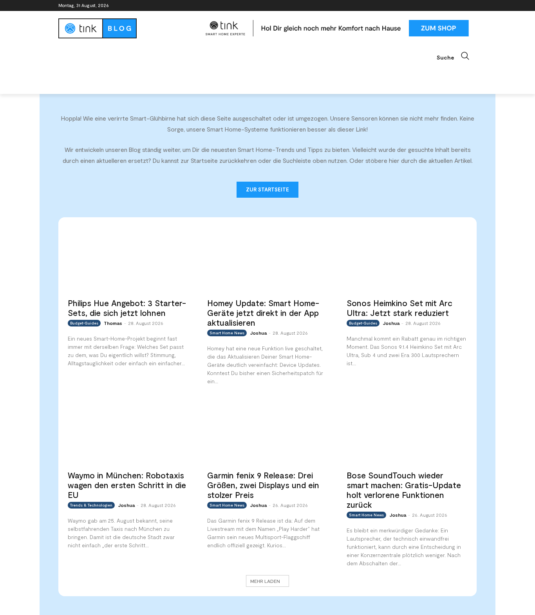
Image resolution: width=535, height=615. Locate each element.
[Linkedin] (450, 5)
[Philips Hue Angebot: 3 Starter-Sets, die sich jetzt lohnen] (128, 260)
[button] (457, 56)
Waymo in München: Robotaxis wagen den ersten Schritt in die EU (127, 485)
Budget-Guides (84, 323)
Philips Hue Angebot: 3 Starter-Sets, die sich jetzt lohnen (127, 307)
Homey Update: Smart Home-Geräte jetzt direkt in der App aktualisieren (263, 312)
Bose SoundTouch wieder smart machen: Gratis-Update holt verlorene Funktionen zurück (404, 489)
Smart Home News (227, 332)
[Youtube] (472, 5)
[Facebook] (428, 5)
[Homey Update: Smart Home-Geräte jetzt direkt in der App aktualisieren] (267, 260)
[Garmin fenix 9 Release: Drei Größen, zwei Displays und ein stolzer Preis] (267, 432)
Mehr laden (265, 581)
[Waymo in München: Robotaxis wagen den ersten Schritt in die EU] (128, 432)
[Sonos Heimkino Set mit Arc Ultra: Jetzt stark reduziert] (407, 260)
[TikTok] (461, 5)
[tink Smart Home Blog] (128, 28)
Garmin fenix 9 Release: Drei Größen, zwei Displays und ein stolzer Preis (263, 485)
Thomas (113, 323)
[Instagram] (439, 5)
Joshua (258, 332)
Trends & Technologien (91, 505)
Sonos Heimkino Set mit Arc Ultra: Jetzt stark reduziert (399, 307)
